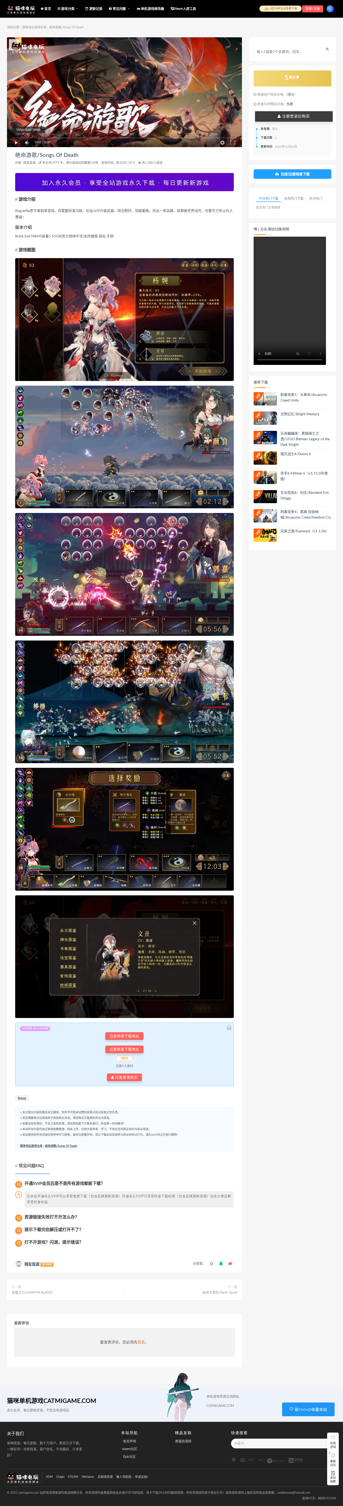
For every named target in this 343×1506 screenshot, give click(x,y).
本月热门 (315, 198)
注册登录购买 (126, 1077)
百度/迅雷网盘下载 (295, 174)
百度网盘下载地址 (124, 1036)
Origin (60, 1476)
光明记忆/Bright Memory (299, 414)
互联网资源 (105, 1476)
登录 (141, 1342)
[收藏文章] (211, 1263)
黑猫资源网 (183, 1441)
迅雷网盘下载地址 (124, 1049)
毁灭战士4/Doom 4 (295, 454)
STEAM (73, 1476)
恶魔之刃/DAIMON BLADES (32, 1292)
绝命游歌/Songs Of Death (47, 155)
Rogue (22, 1098)
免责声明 (129, 1441)
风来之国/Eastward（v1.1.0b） (304, 531)
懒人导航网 (123, 1476)
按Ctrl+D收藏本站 (310, 1410)
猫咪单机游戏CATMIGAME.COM (51, 1401)
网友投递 (29, 162)
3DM (49, 1476)
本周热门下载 (294, 198)
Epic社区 (129, 1456)
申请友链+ (142, 1476)
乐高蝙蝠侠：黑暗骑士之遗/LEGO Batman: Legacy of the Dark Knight (305, 439)
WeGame (88, 1476)
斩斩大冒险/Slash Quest (220, 1292)
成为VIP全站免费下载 (283, 8)
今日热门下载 (268, 198)
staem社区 (129, 1449)
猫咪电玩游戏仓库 (34, 27)
